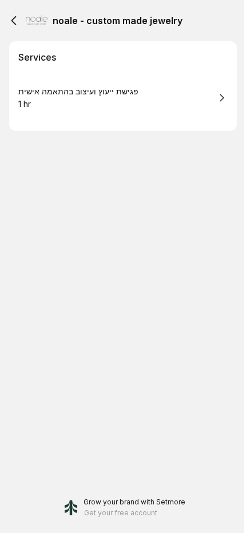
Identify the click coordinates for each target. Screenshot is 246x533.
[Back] (13, 20)
